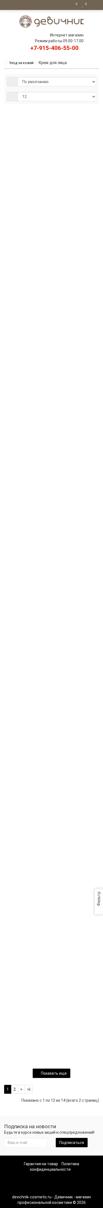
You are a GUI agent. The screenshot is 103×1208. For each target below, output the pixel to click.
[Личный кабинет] (93, 5)
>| (28, 1089)
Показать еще (54, 1073)
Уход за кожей (21, 63)
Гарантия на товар (41, 1164)
